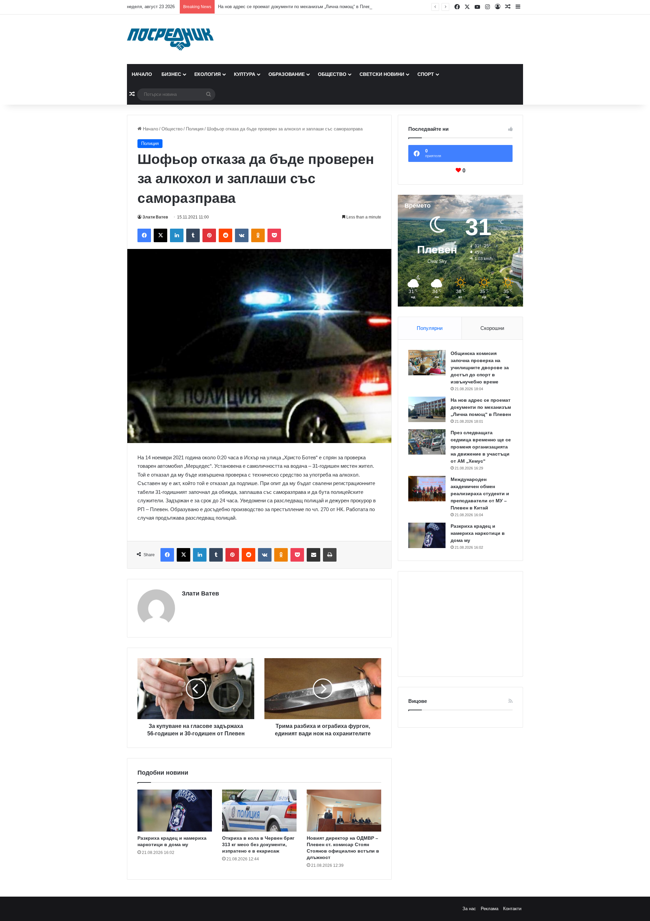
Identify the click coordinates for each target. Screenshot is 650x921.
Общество (332, 74)
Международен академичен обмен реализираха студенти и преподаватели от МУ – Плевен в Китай (480, 493)
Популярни (429, 328)
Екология (207, 74)
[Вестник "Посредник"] (170, 39)
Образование (286, 74)
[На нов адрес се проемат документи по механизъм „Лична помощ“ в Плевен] (427, 409)
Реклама (489, 908)
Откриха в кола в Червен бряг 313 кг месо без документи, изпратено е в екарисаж (258, 844)
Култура (244, 74)
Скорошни (492, 328)
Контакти (512, 908)
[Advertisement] (460, 624)
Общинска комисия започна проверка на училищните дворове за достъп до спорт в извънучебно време (480, 367)
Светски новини (382, 74)
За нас (469, 908)
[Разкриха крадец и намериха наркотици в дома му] (174, 811)
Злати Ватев (155, 217)
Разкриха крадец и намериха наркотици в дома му (478, 533)
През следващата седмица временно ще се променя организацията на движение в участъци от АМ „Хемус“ (481, 447)
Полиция (194, 128)
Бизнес (171, 74)
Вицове (417, 701)
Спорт (425, 74)
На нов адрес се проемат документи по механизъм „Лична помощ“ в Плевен (296, 6)
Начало (142, 74)
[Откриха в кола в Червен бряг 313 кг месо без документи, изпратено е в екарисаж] (259, 811)
